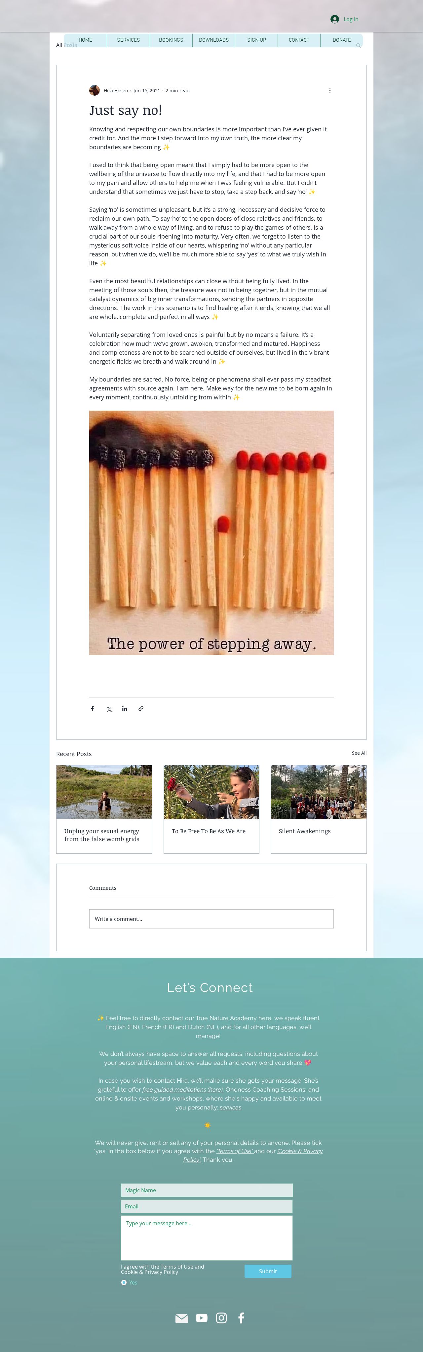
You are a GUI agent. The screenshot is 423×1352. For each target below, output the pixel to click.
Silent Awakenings (305, 831)
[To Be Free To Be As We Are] (211, 792)
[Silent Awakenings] (318, 792)
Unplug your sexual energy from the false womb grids (101, 835)
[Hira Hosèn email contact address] (181, 1318)
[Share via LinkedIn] (125, 708)
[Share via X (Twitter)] (108, 708)
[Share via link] (141, 708)
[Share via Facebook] (92, 708)
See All (359, 753)
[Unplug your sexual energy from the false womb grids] (104, 792)
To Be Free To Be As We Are (209, 831)
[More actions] (330, 90)
